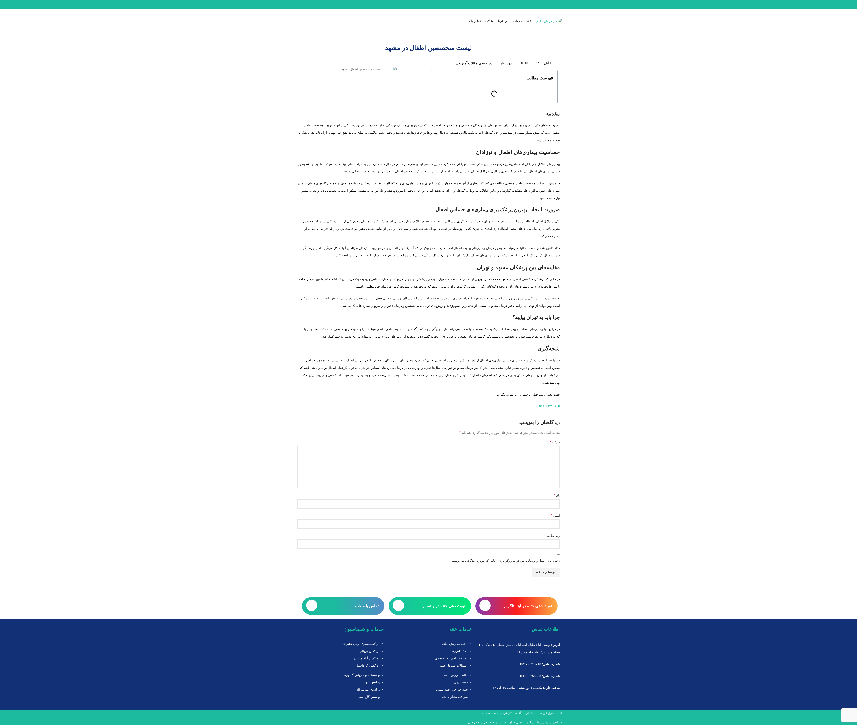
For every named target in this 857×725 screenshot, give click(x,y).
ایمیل (555, 515)
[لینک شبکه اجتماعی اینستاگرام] (308, 5)
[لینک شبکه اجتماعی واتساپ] (297, 5)
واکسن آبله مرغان (366, 658)
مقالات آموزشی (466, 63)
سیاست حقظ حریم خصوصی (487, 722)
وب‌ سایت (553, 535)
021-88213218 (549, 406)
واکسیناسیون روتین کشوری (360, 643)
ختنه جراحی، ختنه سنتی (450, 658)
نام (557, 495)
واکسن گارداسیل (367, 665)
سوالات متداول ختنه (453, 665)
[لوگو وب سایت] (549, 21)
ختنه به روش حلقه (454, 643)
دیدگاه (555, 442)
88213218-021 (530, 664)
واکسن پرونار (369, 651)
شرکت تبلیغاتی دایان (522, 722)
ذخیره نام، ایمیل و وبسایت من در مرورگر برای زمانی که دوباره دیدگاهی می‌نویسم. (505, 560)
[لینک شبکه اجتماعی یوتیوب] (303, 5)
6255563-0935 (530, 676)
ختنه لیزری (459, 651)
